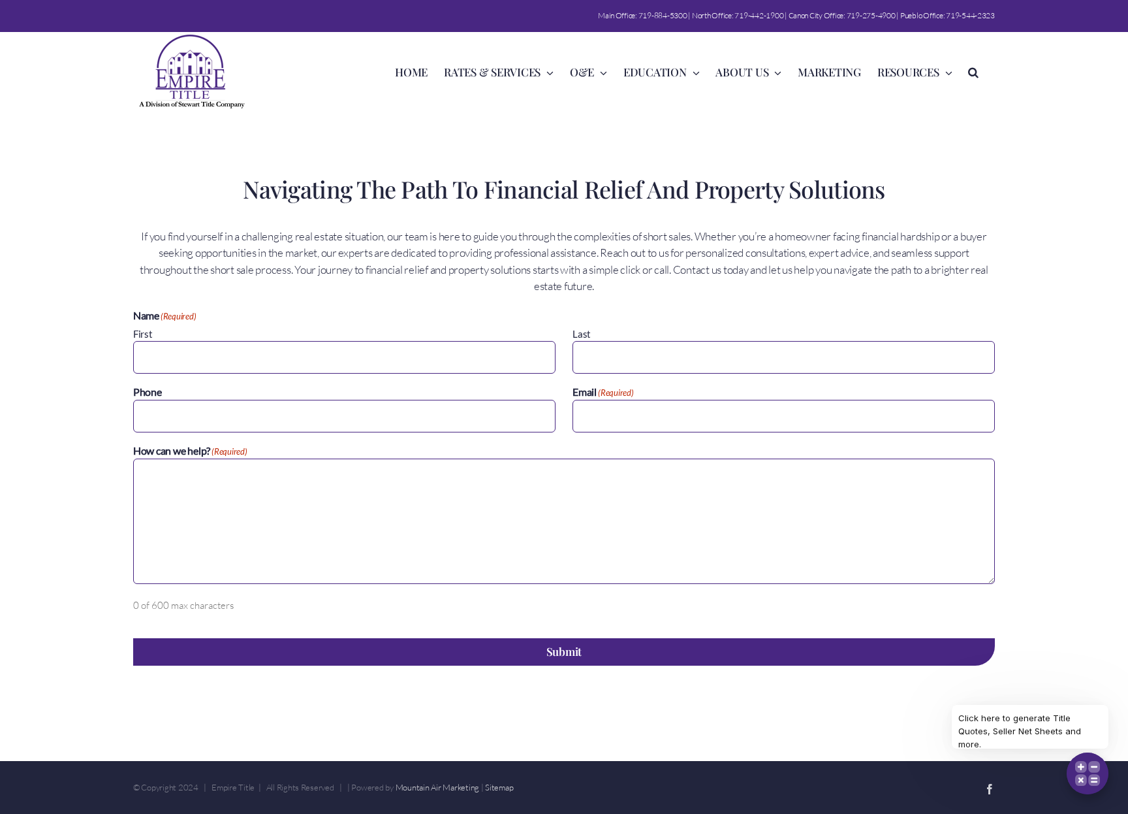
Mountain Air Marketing (437, 787)
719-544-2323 (970, 15)
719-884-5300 (662, 15)
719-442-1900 (758, 15)
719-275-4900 (871, 15)
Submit (564, 651)
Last (581, 334)
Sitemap (499, 787)
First (143, 334)
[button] (973, 71)
